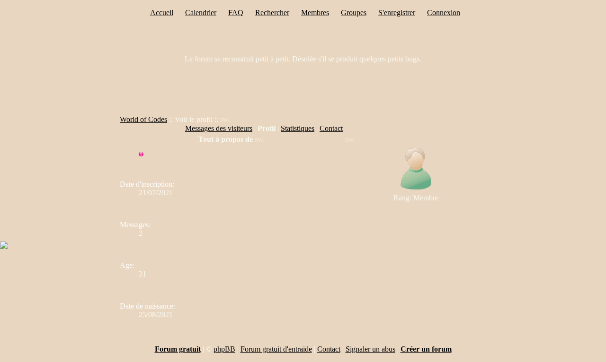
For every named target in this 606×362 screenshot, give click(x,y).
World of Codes (143, 119)
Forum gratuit (178, 349)
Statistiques (297, 128)
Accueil (161, 13)
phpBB (224, 349)
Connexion (443, 13)
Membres (315, 13)
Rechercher (272, 13)
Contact (331, 128)
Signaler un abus (370, 349)
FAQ (235, 13)
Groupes (353, 13)
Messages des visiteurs (218, 128)
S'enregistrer (396, 13)
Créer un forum (426, 349)
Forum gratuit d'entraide (276, 349)
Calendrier (200, 13)
